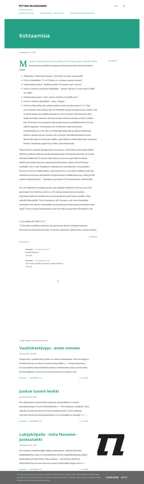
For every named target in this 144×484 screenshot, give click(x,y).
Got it (124, 477)
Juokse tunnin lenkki (26, 13)
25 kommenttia (35, 421)
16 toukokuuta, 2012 (42, 249)
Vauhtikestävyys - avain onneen (52, 13)
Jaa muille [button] (113, 61)
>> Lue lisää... (84, 378)
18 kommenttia (35, 378)
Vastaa (29, 255)
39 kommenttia (35, 469)
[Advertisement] (55, 313)
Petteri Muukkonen (33, 6)
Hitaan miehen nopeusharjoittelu (82, 13)
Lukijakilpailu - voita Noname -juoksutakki (48, 437)
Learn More (112, 477)
